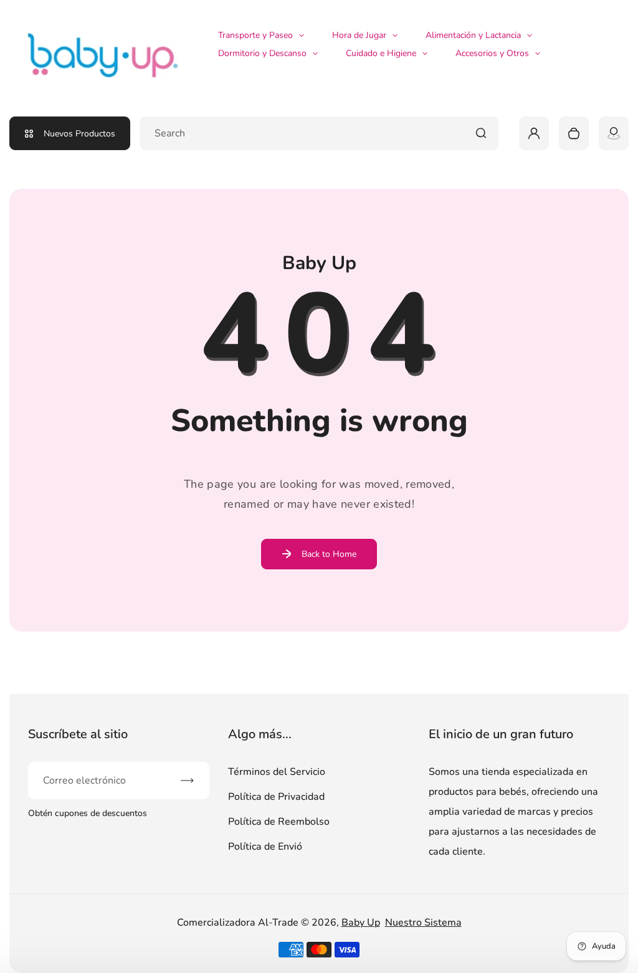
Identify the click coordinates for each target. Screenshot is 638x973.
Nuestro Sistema (423, 922)
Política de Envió (265, 846)
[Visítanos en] (614, 133)
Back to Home (329, 554)
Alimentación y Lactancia (473, 35)
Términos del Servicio (276, 772)
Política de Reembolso (279, 821)
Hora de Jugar (359, 35)
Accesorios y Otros (492, 53)
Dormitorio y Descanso (262, 53)
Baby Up (360, 922)
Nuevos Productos (79, 134)
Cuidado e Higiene (381, 53)
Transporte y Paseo (255, 35)
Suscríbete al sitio (78, 734)
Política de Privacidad (276, 797)
